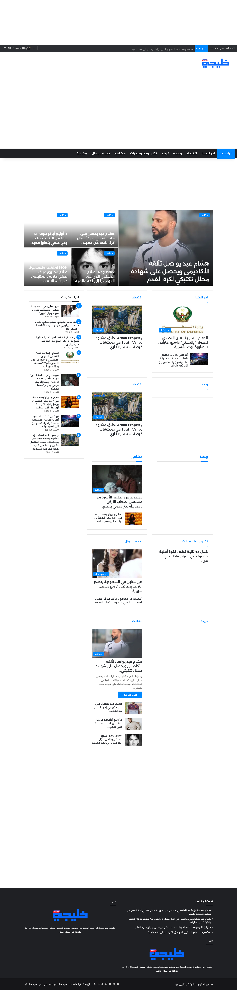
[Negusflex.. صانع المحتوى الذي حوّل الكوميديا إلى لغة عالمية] (94, 267)
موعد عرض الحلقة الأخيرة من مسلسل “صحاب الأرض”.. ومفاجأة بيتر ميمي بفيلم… (119, 501)
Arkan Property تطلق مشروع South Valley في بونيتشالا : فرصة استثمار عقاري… (118, 342)
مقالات (81, 153)
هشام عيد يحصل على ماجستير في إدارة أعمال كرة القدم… (108, 707)
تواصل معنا (75, 984)
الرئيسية (226, 153)
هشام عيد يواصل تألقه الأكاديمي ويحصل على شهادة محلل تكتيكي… (118, 666)
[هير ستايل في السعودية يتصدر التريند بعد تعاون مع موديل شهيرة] (70, 311)
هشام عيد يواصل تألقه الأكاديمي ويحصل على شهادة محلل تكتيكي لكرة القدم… (170, 271)
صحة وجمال (101, 153)
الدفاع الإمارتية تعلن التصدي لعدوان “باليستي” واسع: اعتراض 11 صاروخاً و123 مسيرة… (183, 342)
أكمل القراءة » (130, 694)
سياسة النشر (31, 984)
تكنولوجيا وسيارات (143, 153)
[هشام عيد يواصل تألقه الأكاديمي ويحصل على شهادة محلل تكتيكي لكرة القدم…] (165, 248)
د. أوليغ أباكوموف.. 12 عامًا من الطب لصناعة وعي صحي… (108, 723)
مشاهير (120, 153)
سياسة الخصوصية (58, 984)
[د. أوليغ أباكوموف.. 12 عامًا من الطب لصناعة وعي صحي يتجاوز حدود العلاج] (133, 724)
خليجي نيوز (180, 984)
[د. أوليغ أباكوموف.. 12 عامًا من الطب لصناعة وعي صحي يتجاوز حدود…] (47, 228)
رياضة (177, 153)
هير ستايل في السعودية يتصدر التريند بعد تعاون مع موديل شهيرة (118, 586)
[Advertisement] (118, 22)
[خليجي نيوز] (216, 63)
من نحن (43, 984)
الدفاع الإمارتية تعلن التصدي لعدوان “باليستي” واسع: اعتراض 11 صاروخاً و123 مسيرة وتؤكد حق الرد (45, 360)
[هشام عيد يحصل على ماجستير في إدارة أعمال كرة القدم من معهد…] (94, 228)
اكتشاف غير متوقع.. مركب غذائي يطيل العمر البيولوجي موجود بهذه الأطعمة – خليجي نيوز (57, 325)
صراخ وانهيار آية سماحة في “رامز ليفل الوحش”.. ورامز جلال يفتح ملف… (108, 518)
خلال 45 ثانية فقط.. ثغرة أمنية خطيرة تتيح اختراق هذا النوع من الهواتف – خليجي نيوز (57, 341)
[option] (118, 248)
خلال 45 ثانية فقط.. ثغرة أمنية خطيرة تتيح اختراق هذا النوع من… (183, 556)
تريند (165, 153)
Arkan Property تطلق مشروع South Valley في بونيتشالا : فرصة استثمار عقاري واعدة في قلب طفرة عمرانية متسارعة (44, 442)
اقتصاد (191, 153)
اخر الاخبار (208, 153)
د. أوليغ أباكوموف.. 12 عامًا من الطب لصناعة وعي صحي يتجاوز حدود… (49, 238)
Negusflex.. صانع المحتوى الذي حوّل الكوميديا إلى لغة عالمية (162, 48)
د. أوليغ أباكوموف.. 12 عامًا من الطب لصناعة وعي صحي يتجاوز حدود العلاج (173, 927)
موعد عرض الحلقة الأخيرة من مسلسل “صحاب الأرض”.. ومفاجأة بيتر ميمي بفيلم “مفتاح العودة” (44, 382)
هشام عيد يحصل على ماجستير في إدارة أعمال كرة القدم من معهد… (96, 238)
